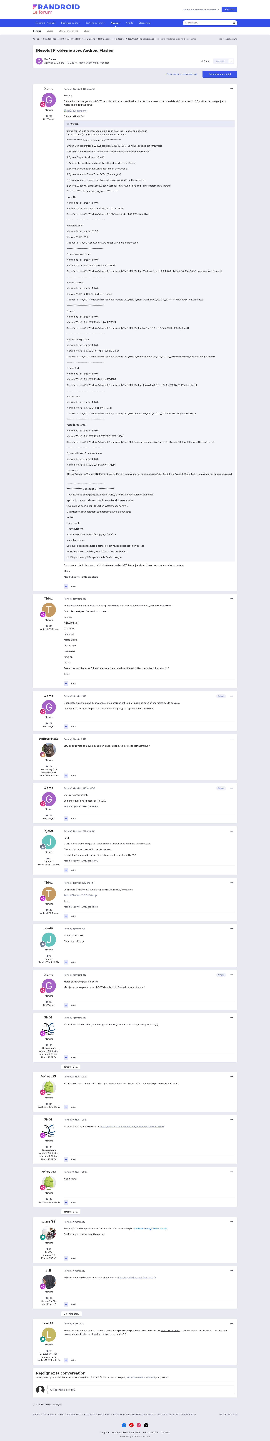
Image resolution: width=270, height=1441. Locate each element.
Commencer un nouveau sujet (182, 74)
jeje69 (48, 831)
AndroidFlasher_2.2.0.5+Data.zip (80, 895)
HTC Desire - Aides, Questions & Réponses (87, 62)
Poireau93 (48, 1076)
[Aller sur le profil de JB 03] (49, 1029)
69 (50, 1249)
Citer (73, 586)
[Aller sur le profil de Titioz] (49, 610)
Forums (37, 31)
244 (50, 1104)
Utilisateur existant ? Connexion (200, 9)
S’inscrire (229, 9)
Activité (129, 23)
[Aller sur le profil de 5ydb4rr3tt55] (49, 750)
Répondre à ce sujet (220, 74)
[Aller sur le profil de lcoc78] (49, 1335)
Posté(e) (75, 89)
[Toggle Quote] (68, 124)
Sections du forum (95, 23)
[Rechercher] (233, 22)
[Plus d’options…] (232, 89)
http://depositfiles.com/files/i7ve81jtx (137, 1277)
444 (50, 1045)
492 (50, 1298)
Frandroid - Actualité (45, 23)
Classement (144, 23)
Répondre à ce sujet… (64, 1389)
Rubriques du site (70, 23)
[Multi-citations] (66, 586)
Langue (104, 1432)
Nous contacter (151, 1432)
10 (50, 858)
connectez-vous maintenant (140, 1377)
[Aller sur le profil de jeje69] (49, 842)
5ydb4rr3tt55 (48, 739)
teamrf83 (48, 1221)
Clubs (86, 31)
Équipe (50, 31)
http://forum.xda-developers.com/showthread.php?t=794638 (132, 1126)
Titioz (48, 598)
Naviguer (115, 23)
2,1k (50, 766)
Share (206, 61)
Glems (52, 59)
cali (48, 1270)
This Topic (221, 23)
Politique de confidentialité (126, 1432)
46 (50, 1351)
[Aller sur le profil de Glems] (39, 61)
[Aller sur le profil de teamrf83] (49, 1233)
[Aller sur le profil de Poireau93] (49, 1088)
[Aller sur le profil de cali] (49, 1282)
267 (50, 116)
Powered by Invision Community (135, 1436)
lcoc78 (48, 1323)
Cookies (166, 1432)
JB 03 (48, 1017)
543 (50, 626)
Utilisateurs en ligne (68, 31)
